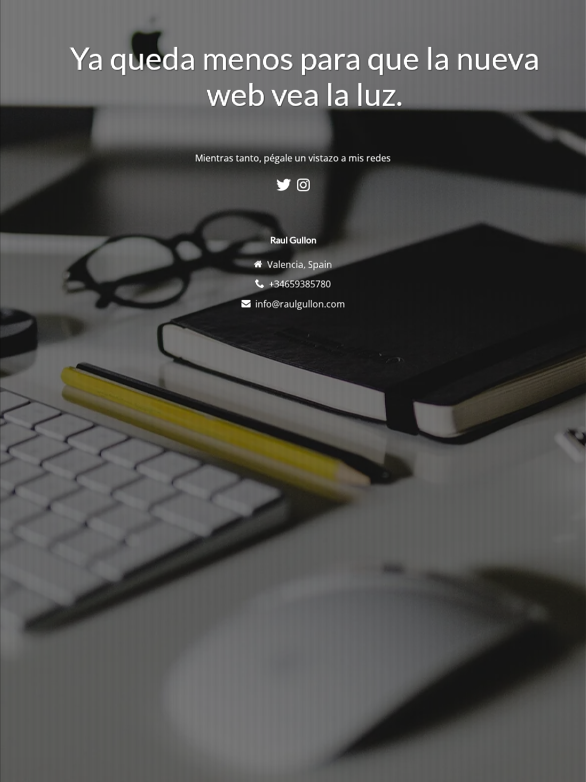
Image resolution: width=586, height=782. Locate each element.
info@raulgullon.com (300, 304)
